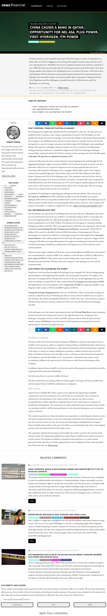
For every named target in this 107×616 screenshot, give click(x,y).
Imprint (43, 613)
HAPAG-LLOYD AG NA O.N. (12, 268)
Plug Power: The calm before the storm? (52, 112)
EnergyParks (9, 192)
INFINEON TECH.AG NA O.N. (13, 230)
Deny (90, 605)
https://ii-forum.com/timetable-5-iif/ (87, 205)
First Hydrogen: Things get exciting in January (55, 107)
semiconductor (10, 216)
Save (53, 605)
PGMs (18, 201)
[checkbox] (2, 599)
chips (20, 194)
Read (32, 501)
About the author (8, 176)
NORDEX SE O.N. (9, 238)
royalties (7, 196)
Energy (13, 185)
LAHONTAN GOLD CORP (12, 262)
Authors (61, 6)
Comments (36, 6)
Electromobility (10, 205)
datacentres (9, 194)
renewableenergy (11, 198)
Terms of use (52, 445)
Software (8, 188)
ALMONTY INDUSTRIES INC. (13, 249)
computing (8, 190)
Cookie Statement (60, 613)
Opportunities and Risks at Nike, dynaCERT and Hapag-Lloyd (57, 514)
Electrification (10, 207)
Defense (7, 214)
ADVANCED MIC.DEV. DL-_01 (13, 228)
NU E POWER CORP (10, 225)
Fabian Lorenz (63, 88)
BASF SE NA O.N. (9, 245)
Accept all (17, 605)
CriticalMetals (9, 212)
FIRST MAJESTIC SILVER (12, 266)
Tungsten (8, 209)
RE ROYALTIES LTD (10, 234)
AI (5, 185)
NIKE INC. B (8, 271)
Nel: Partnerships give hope (45, 109)
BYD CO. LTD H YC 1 (10, 247)
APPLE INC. (8, 255)
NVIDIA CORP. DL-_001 (11, 232)
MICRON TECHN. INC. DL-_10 (13, 260)
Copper (7, 203)
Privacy (50, 613)
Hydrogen (8, 201)
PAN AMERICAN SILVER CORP (13, 264)
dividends (19, 196)
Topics (49, 6)
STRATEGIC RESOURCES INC (13, 258)
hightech (18, 214)
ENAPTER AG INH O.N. (11, 236)
